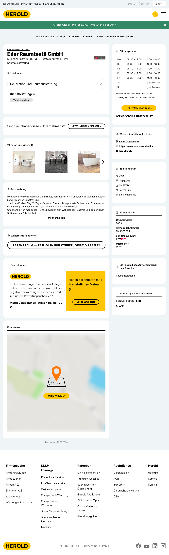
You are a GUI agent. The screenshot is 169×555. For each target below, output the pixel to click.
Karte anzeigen (56, 396)
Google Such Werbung (54, 495)
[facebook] (138, 546)
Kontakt (152, 484)
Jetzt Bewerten (86, 302)
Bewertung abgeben (18, 49)
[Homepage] (17, 14)
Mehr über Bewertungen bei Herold (36, 304)
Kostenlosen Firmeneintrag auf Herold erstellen (33, 3)
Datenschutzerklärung (126, 490)
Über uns (144, 3)
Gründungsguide (87, 516)
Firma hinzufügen (16, 472)
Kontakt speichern (128, 300)
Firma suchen (13, 478)
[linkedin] (154, 546)
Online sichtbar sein (88, 472)
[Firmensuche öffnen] (155, 14)
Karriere (130, 3)
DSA (116, 496)
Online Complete (51, 489)
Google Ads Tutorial (88, 494)
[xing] (163, 546)
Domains (46, 527)
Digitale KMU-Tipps (88, 500)
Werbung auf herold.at (19, 502)
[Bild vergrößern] (32, 154)
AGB (116, 478)
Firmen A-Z (12, 484)
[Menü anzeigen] (163, 14)
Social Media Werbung (54, 511)
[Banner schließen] (165, 25)
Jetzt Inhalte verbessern (86, 126)
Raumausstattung (125, 275)
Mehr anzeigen (56, 217)
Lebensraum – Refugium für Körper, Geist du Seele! (56, 245)
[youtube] (146, 546)
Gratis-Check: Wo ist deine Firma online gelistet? (84, 24)
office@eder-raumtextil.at (134, 116)
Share (120, 306)
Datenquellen (121, 472)
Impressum (120, 484)
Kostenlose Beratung (53, 477)
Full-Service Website (53, 483)
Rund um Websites (88, 478)
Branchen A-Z (14, 490)
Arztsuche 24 (13, 496)
